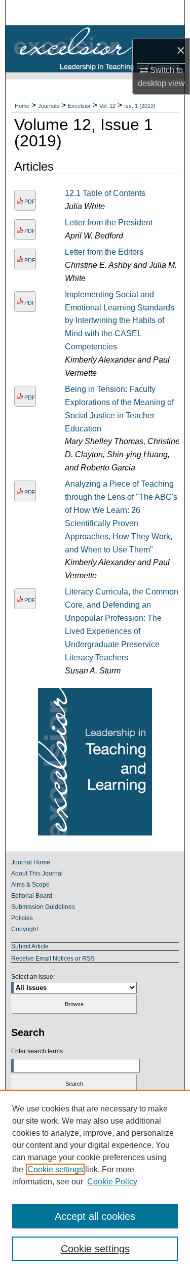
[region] (95, 1181)
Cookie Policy (112, 1181)
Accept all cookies (95, 1216)
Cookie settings (55, 1169)
